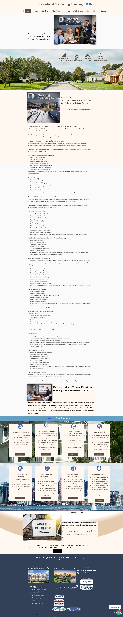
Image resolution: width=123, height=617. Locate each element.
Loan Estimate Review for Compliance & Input (35, 599)
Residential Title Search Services (37, 588)
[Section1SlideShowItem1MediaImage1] (62, 537)
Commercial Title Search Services (38, 589)
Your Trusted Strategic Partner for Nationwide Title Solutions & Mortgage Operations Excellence (40, 36)
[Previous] (4, 526)
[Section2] (60, 537)
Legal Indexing (32, 602)
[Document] (37, 614)
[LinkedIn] (90, 5)
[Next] (119, 526)
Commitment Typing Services (36, 603)
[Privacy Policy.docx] (34, 614)
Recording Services (34, 605)
